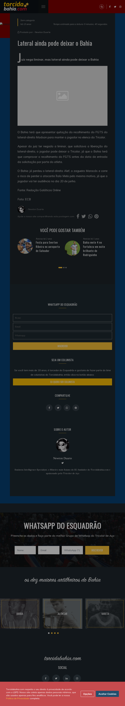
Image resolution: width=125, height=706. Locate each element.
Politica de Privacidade (17, 698)
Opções (87, 693)
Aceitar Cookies (107, 693)
